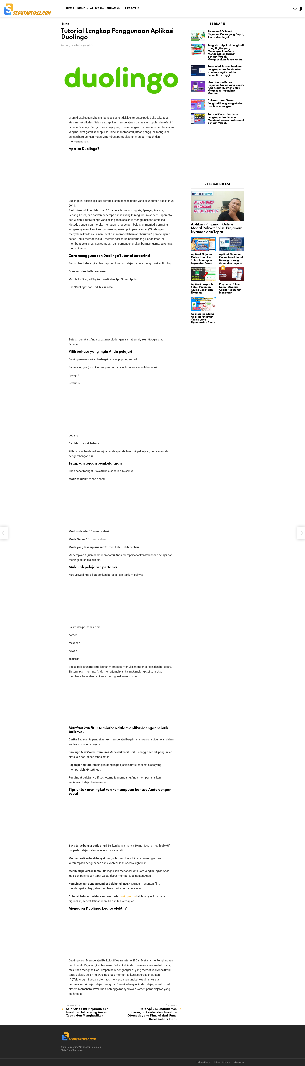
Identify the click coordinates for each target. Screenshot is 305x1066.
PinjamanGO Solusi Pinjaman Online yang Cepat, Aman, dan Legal (226, 34)
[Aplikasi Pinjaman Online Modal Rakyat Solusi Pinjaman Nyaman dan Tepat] (217, 206)
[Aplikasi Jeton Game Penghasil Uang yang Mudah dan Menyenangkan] (198, 104)
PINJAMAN (113, 8)
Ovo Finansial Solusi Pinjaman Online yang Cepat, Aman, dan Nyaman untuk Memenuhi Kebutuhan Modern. (226, 88)
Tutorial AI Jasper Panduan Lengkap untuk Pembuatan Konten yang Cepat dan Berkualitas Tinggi (224, 71)
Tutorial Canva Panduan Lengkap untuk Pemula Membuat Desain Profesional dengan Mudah (226, 118)
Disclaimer (239, 1062)
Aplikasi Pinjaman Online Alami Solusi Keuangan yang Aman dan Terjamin (231, 258)
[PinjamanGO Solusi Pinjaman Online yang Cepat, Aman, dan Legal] (198, 35)
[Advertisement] (121, 176)
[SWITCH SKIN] (301, 9)
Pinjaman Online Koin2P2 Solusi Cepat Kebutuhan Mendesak (230, 288)
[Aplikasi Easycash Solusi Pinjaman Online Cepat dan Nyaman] (203, 274)
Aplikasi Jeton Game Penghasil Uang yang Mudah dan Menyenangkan (225, 103)
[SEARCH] (295, 9)
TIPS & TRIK (132, 8)
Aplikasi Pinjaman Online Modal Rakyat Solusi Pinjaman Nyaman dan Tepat (216, 228)
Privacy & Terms (222, 1062)
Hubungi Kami (203, 1062)
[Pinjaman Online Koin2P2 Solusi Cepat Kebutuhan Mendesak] (231, 274)
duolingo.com (127, 896)
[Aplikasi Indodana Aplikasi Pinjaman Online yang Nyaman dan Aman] (203, 304)
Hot (223, 267)
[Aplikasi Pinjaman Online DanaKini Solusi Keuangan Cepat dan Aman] (203, 244)
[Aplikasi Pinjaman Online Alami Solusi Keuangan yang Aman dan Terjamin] (231, 244)
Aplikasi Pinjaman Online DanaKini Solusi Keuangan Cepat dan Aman (202, 258)
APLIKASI (96, 8)
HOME (70, 8)
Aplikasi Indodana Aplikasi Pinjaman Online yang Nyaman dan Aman (203, 318)
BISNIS (81, 8)
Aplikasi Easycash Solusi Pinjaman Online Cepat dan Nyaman (202, 288)
